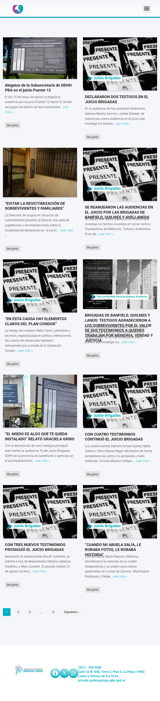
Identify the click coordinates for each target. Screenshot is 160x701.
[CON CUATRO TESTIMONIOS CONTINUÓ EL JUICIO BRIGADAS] (120, 401)
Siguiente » (71, 612)
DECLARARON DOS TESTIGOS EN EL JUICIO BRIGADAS (116, 99)
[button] (146, 8)
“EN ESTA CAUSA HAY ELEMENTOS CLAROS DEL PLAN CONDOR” (36, 321)
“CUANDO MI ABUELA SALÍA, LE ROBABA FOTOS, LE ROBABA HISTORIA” (113, 549)
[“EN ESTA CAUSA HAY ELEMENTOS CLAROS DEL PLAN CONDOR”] (40, 285)
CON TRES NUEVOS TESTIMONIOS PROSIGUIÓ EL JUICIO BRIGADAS (35, 547)
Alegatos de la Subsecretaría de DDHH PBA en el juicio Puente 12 (38, 88)
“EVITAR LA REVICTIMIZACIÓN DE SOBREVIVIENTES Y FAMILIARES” (35, 206)
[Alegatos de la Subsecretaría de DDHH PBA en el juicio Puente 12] (40, 58)
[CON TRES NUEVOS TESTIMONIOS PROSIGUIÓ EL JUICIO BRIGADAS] (40, 511)
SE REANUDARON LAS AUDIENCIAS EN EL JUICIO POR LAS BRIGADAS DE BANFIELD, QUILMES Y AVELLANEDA (119, 212)
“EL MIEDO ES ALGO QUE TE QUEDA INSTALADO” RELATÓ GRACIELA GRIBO (40, 436)
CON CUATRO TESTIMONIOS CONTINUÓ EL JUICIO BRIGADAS (114, 437)
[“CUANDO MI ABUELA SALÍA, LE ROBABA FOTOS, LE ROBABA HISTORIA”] (120, 511)
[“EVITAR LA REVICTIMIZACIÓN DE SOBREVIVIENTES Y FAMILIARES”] (40, 172)
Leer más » (123, 123)
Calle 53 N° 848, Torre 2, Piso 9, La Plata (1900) (111, 672)
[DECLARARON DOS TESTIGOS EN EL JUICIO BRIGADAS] (120, 63)
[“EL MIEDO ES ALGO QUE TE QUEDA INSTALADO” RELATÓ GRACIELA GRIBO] (40, 401)
